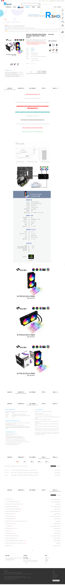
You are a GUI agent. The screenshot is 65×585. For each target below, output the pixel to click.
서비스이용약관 (54, 576)
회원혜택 (62, 0)
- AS (45, 561)
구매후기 (33, 7)
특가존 (14, 7)
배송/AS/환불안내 (32, 88)
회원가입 (43, 0)
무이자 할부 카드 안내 (34, 54)
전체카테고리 (8, 7)
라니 (42, 4)
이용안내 (53, 572)
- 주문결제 (46, 559)
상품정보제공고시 (21, 88)
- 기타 (46, 562)
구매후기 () (44, 88)
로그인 (40, 0)
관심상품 (54, 0)
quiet (51, 4)
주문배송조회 (58, 0)
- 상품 (46, 558)
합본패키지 (28, 7)
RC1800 (44, 4)
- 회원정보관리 (47, 557)
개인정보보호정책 (55, 575)
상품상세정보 (9, 88)
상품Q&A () (55, 88)
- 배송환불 (46, 560)
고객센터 (38, 7)
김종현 (22, 573)
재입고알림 (44, 71)
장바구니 (50, 0)
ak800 (47, 4)
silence (49, 4)
